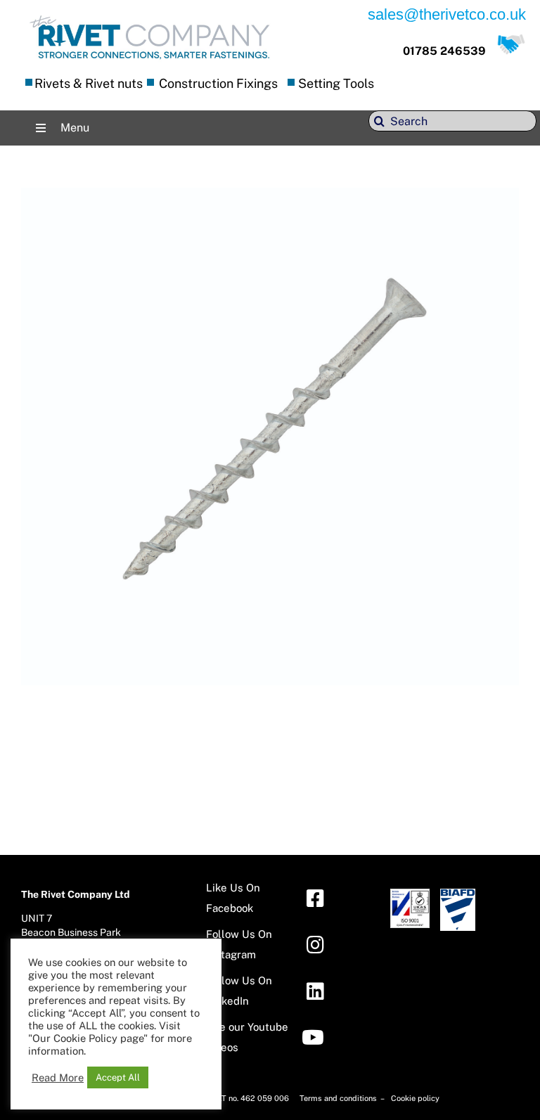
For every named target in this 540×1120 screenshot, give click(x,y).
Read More (58, 1077)
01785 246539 (444, 51)
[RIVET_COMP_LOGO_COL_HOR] (150, 17)
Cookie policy (415, 1098)
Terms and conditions (339, 1098)
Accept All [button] (118, 1077)
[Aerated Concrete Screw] (270, 198)
